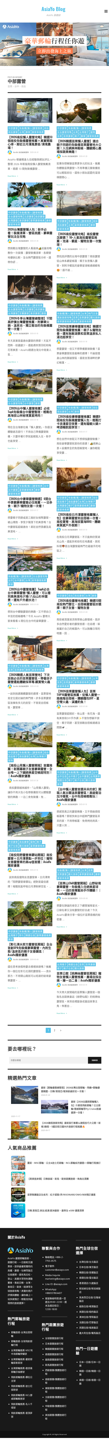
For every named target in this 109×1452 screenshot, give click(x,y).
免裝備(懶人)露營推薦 (31, 128)
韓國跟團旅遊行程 (54, 1348)
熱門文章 (93, 313)
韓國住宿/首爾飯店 (88, 1272)
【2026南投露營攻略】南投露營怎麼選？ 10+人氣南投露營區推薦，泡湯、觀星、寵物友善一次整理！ (79, 239)
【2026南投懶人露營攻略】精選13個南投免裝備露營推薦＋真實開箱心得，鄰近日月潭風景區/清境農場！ (30, 142)
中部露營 (13, 128)
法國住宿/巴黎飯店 (88, 1322)
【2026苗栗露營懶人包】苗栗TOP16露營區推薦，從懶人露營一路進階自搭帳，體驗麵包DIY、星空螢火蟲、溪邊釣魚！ (78, 696)
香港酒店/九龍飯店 (88, 1283)
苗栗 (59, 136)
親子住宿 (79, 780)
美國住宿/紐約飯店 (88, 1311)
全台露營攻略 (64, 132)
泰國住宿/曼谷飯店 (88, 1277)
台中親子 (73, 776)
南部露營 (40, 216)
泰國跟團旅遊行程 (54, 1354)
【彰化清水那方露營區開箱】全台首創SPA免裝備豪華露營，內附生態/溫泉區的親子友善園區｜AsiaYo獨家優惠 (30, 949)
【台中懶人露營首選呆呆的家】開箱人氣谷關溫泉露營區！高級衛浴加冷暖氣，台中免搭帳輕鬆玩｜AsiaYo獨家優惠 (79, 794)
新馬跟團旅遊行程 (54, 1365)
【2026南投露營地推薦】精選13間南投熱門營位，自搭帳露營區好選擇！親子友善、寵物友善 (79, 604)
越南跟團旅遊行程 (54, 1359)
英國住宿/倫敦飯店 (88, 1327)
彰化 (21, 935)
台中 (46, 485)
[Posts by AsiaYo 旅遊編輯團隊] (10, 152)
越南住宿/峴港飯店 (88, 1306)
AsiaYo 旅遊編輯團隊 (21, 152)
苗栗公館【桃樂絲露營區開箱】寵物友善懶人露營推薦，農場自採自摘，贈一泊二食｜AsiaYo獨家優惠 (79, 976)
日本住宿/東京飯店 (88, 1267)
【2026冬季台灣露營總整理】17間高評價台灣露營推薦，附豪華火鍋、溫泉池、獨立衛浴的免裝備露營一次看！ (30, 323)
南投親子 (62, 501)
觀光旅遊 (95, 317)
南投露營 (13, 132)
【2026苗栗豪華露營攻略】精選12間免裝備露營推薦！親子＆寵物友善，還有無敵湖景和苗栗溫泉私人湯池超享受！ (79, 331)
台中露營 (29, 403)
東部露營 (24, 220)
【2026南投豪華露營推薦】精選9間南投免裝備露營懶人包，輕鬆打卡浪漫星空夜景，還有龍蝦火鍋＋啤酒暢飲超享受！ (79, 422)
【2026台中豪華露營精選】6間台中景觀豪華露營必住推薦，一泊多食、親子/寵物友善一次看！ (30, 502)
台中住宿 (62, 776)
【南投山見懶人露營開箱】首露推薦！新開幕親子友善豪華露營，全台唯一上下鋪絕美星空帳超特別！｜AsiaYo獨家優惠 (30, 770)
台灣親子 (84, 132)
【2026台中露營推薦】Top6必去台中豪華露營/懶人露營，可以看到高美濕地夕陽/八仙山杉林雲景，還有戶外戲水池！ (29, 594)
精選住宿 (62, 780)
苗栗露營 (68, 136)
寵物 (92, 132)
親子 (77, 136)
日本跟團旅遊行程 (54, 1343)
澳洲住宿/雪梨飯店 (88, 1317)
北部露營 (29, 216)
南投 (46, 128)
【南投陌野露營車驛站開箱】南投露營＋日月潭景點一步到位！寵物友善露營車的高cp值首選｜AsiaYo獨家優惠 (30, 860)
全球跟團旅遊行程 (54, 1338)
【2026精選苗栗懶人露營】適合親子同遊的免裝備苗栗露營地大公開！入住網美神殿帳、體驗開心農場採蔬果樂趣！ (79, 146)
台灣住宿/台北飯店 (88, 1261)
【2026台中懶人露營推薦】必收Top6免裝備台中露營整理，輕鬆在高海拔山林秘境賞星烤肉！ (30, 411)
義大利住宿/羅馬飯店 (89, 1333)
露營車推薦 (38, 132)
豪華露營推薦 (37, 220)
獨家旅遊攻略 (64, 317)
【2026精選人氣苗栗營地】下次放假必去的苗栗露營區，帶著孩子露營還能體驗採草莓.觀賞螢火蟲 (30, 678)
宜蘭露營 (24, 313)
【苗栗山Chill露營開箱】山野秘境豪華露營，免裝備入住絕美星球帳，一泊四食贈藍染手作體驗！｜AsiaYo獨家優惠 (79, 888)
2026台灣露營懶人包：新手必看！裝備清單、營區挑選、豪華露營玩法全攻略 (30, 232)
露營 (28, 132)
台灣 (21, 132)
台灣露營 (13, 220)
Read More (12, 176)
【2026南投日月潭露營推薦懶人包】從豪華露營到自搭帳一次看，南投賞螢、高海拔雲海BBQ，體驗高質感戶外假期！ (79, 520)
